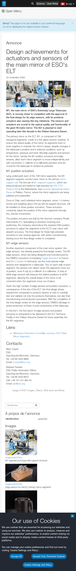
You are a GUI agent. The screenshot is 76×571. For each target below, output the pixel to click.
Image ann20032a (13, 457)
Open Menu (13, 11)
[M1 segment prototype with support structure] (38, 94)
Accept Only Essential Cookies (49, 556)
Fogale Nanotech (50, 258)
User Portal (52, 3)
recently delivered (51, 189)
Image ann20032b (13, 484)
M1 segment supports (44, 182)
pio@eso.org (19, 383)
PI (20, 221)
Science (41, 3)
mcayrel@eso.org (21, 362)
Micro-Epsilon (17, 261)
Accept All (16, 556)
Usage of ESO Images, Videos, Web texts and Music (38, 390)
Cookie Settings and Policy (38, 564)
